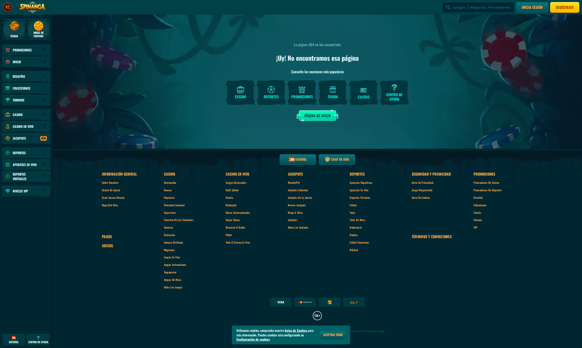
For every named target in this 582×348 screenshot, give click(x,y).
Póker (229, 235)
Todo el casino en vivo (238, 242)
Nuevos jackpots (297, 205)
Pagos (107, 237)
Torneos (478, 220)
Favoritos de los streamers (179, 220)
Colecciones (480, 205)
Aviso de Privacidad (422, 182)
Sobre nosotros (110, 182)
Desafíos (478, 197)
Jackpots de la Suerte (300, 197)
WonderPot (294, 182)
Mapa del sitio (110, 205)
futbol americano (359, 242)
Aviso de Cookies (421, 197)
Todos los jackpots (298, 227)
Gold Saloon (232, 190)
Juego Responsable (422, 190)
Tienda (477, 212)
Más (352, 302)
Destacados (170, 182)
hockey (354, 235)
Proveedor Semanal (174, 205)
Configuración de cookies (253, 339)
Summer (168, 227)
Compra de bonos (173, 242)
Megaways (169, 250)
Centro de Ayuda (111, 190)
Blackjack (231, 205)
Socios (107, 246)
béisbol (354, 250)
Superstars (170, 212)
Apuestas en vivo (359, 190)
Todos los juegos (173, 287)
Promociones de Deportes (488, 190)
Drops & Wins (295, 212)
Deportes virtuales (360, 197)
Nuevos (168, 190)
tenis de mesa (357, 220)
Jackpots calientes (298, 190)
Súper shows (233, 220)
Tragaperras (170, 272)
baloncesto (356, 227)
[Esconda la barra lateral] (8, 7)
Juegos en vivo (172, 257)
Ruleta (229, 197)
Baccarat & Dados (235, 227)
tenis (352, 212)
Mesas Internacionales (238, 212)
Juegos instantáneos (175, 265)
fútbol (353, 205)
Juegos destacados (236, 182)
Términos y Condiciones (432, 237)
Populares (169, 197)
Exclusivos (169, 235)
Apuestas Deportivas (361, 182)
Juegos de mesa (172, 280)
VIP (475, 227)
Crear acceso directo (113, 197)
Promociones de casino (486, 182)
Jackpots (292, 220)
